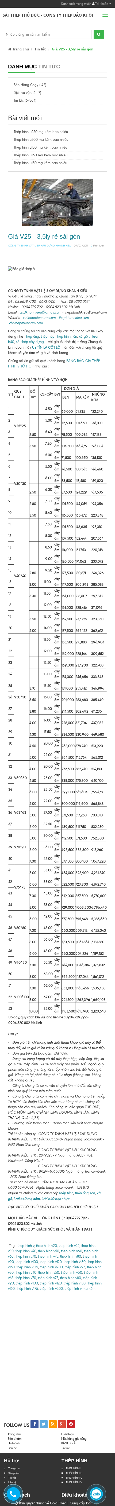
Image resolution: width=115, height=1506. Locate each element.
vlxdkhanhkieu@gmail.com (40, 312)
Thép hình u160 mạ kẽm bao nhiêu (40, 155)
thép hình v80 (70, 1278)
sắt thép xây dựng (30, 342)
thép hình (63, 336)
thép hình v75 (48, 1278)
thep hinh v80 (70, 1256)
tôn (74, 336)
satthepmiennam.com (39, 318)
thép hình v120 (50, 1283)
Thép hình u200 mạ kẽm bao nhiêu (41, 140)
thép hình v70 (25, 1278)
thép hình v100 (27, 1283)
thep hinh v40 (26, 1251)
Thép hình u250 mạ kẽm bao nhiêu (41, 132)
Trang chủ (20, 49)
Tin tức (12, 1477)
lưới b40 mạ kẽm (27, 1198)
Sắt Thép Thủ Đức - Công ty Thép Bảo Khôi (48, 15)
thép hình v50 (48, 1273)
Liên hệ (12, 1448)
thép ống (32, 336)
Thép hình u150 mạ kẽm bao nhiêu (40, 163)
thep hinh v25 (69, 1246)
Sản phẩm (14, 1439)
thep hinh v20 (46, 1246)
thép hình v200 (51, 1289)
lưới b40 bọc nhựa (55, 1198)
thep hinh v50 (48, 1251)
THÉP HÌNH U (74, 1477)
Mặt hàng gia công (74, 1439)
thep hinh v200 (51, 1267)
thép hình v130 (75, 1283)
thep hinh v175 (27, 1267)
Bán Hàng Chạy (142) (30, 85)
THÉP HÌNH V (74, 1482)
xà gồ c (84, 336)
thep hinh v (26, 1246)
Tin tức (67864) (25, 100)
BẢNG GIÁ (68, 1443)
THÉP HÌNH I (73, 1468)
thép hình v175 (27, 1289)
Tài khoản (101, 4)
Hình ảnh (14, 1443)
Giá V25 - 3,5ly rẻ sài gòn (44, 236)
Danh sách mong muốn (76, 4)
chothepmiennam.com (26, 323)
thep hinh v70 (26, 1256)
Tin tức (40, 49)
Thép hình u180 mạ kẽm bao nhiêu (40, 147)
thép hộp (48, 336)
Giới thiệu (67, 1434)
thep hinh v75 (48, 1256)
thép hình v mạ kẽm (80, 1289)
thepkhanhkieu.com (74, 318)
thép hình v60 (71, 1273)
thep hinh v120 (51, 1262)
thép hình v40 (26, 1273)
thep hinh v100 (27, 1262)
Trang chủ (14, 1468)
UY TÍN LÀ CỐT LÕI (47, 347)
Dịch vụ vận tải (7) (27, 93)
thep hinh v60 (71, 1251)
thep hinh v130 (75, 1262)
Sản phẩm (14, 1473)
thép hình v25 (75, 1267)
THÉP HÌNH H (74, 1473)
